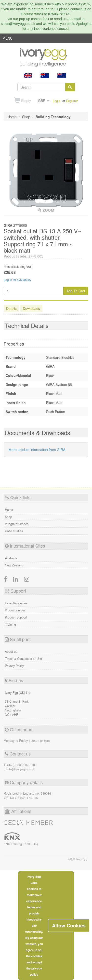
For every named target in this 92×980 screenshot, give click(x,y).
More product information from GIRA (37, 449)
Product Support (16, 617)
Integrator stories (16, 524)
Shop (8, 517)
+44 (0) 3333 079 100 (22, 765)
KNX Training (13, 844)
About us (11, 651)
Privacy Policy (14, 666)
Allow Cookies (69, 925)
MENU (7, 39)
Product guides (15, 610)
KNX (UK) (31, 844)
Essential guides (16, 603)
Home (9, 509)
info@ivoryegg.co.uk (21, 769)
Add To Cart (75, 290)
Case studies (14, 531)
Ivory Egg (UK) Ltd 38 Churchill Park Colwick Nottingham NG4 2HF (17, 703)
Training (10, 624)
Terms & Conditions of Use (23, 658)
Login (56, 100)
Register (72, 100)
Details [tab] (11, 308)
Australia (11, 558)
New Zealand (14, 565)
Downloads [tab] (31, 308)
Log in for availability (17, 280)
